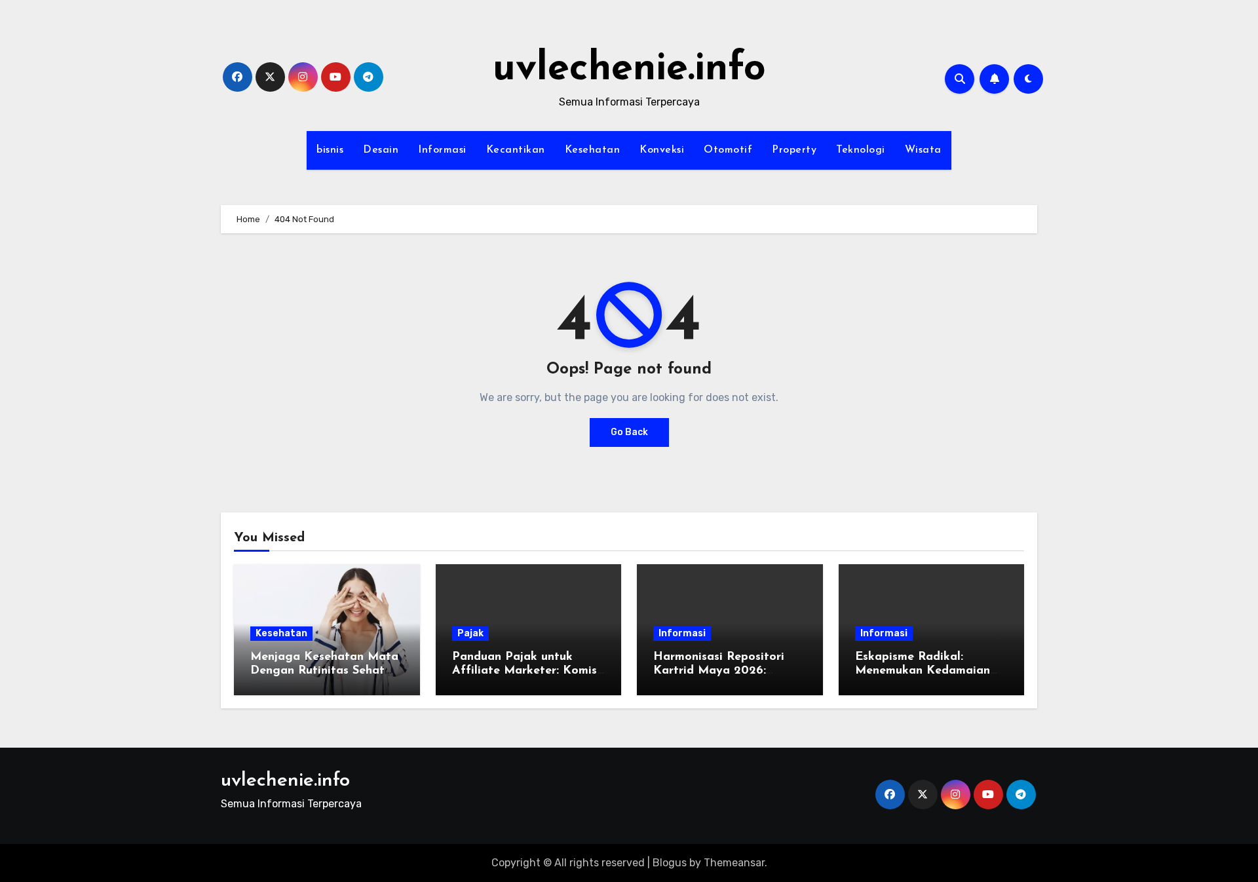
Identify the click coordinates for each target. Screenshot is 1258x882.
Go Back (629, 432)
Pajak (470, 633)
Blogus (670, 862)
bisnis (329, 150)
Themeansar (734, 862)
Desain (380, 150)
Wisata (923, 150)
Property (794, 150)
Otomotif (728, 150)
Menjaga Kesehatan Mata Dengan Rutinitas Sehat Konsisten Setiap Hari (324, 671)
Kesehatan (592, 150)
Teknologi (860, 150)
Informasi (442, 150)
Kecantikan (515, 150)
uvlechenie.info (629, 69)
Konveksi (661, 150)
